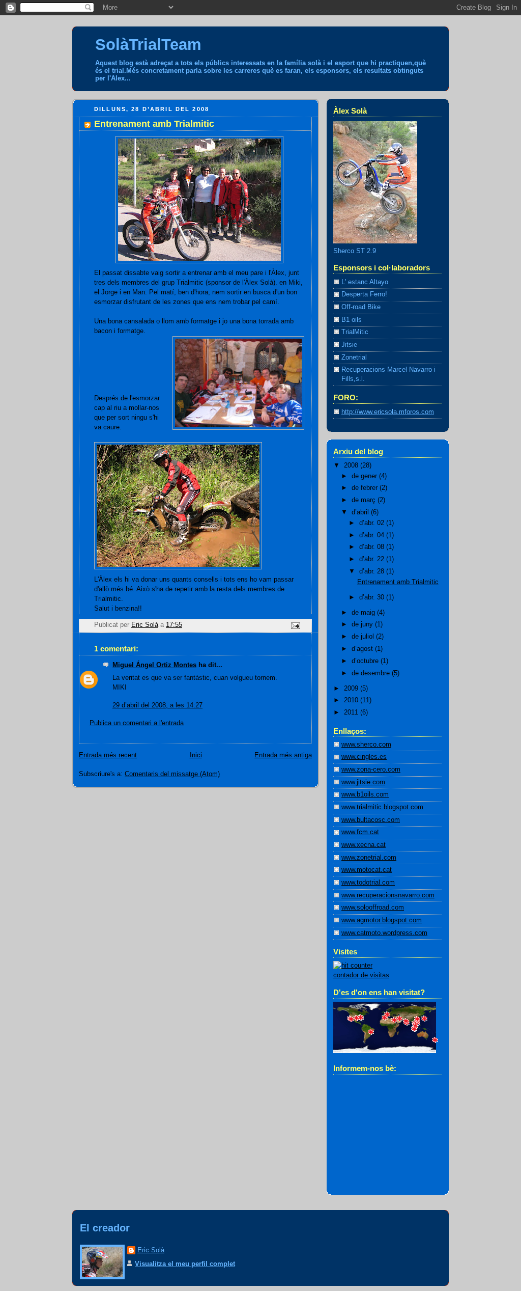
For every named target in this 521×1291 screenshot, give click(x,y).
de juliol (364, 636)
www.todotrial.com (368, 882)
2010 (352, 700)
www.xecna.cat (363, 844)
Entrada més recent (108, 755)
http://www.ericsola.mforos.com (387, 412)
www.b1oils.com (365, 794)
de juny (363, 624)
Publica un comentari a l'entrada (137, 723)
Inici (196, 755)
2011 (352, 712)
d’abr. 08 (372, 547)
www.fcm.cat (360, 832)
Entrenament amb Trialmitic (398, 582)
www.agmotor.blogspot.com (381, 920)
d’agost (363, 648)
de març (365, 500)
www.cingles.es (364, 756)
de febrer (366, 487)
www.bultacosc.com (370, 819)
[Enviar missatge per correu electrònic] (295, 625)
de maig (364, 612)
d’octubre (366, 661)
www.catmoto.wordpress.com (384, 933)
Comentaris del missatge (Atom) (172, 774)
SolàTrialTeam (148, 44)
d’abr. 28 (372, 571)
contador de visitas (361, 975)
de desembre (372, 673)
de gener (365, 476)
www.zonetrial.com (368, 857)
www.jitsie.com (363, 782)
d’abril (361, 512)
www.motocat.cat (366, 869)
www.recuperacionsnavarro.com (388, 895)
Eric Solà (150, 1250)
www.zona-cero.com (370, 769)
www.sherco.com (366, 744)
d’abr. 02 (372, 523)
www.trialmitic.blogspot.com (382, 807)
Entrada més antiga (283, 755)
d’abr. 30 (372, 597)
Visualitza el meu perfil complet (185, 1264)
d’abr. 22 (372, 559)
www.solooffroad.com (372, 907)
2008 (352, 465)
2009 (352, 688)
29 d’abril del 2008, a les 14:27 (157, 705)
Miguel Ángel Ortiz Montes (154, 665)
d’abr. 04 (372, 535)
